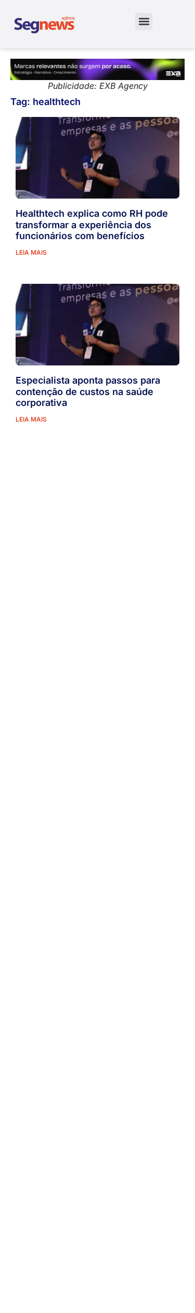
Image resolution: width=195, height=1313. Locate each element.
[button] (143, 21)
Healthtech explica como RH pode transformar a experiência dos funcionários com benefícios (92, 224)
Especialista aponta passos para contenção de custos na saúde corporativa (88, 391)
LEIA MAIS (31, 252)
